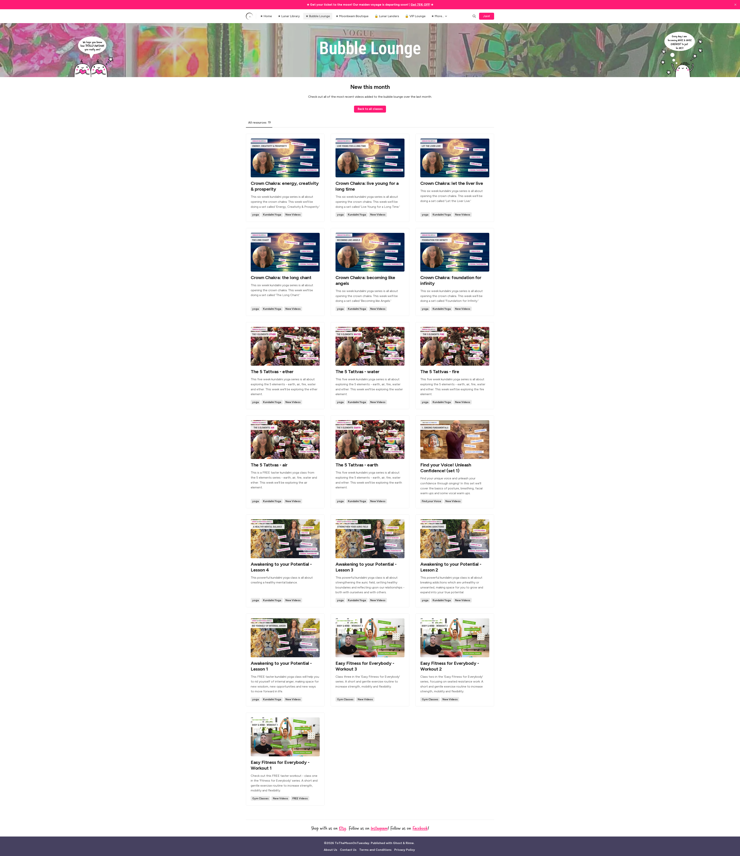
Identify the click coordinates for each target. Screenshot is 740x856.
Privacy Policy (404, 850)
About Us (330, 850)
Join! (486, 16)
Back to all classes (370, 109)
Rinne (410, 843)
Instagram (379, 828)
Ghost (397, 843)
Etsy (342, 828)
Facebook (420, 828)
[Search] (474, 16)
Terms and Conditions (375, 850)
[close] (735, 5)
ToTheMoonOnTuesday (352, 843)
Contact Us (348, 850)
